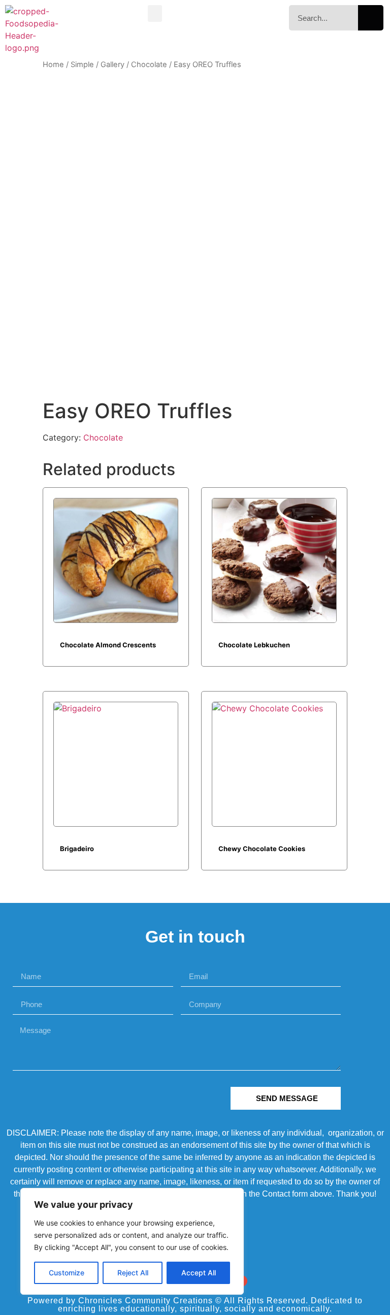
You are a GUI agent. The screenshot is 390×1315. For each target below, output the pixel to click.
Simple (82, 64)
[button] (155, 13)
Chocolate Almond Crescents (108, 645)
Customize (66, 1272)
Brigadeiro (77, 848)
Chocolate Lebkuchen (254, 645)
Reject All (132, 1272)
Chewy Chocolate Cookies (261, 848)
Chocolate (149, 64)
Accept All (198, 1272)
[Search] (370, 17)
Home (53, 64)
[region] (132, 1241)
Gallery (112, 64)
